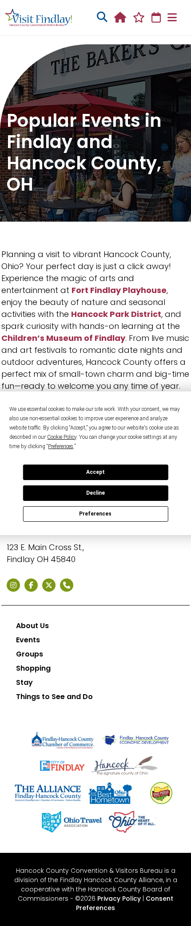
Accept (95, 472)
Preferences (95, 514)
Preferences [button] (60, 446)
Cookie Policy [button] (61, 437)
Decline (95, 493)
